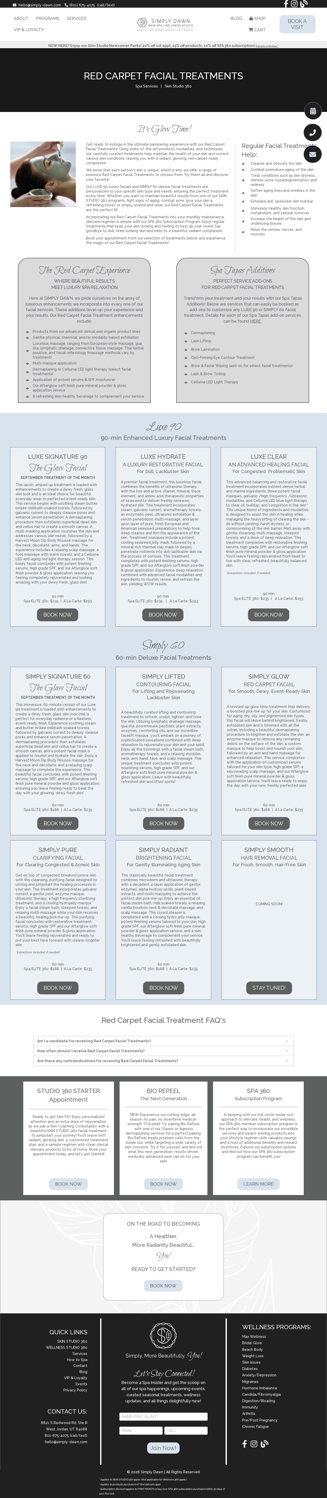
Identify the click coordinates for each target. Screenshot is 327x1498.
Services (80, 1354)
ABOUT (21, 18)
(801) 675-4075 (82, 5)
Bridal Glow (252, 1343)
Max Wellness (254, 1337)
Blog (83, 1372)
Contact (80, 1366)
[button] (288, 1041)
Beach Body (252, 1350)
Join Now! (163, 1448)
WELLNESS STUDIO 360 (66, 1347)
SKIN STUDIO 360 (72, 1341)
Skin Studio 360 (178, 86)
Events (81, 1384)
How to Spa (77, 1360)
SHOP (260, 18)
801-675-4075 (57, 1435)
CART (260, 30)
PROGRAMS (47, 18)
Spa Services (146, 86)
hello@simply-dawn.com (40, 5)
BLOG (236, 18)
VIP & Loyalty (75, 1378)
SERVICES (76, 18)
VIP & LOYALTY (29, 29)
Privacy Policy (75, 1390)
